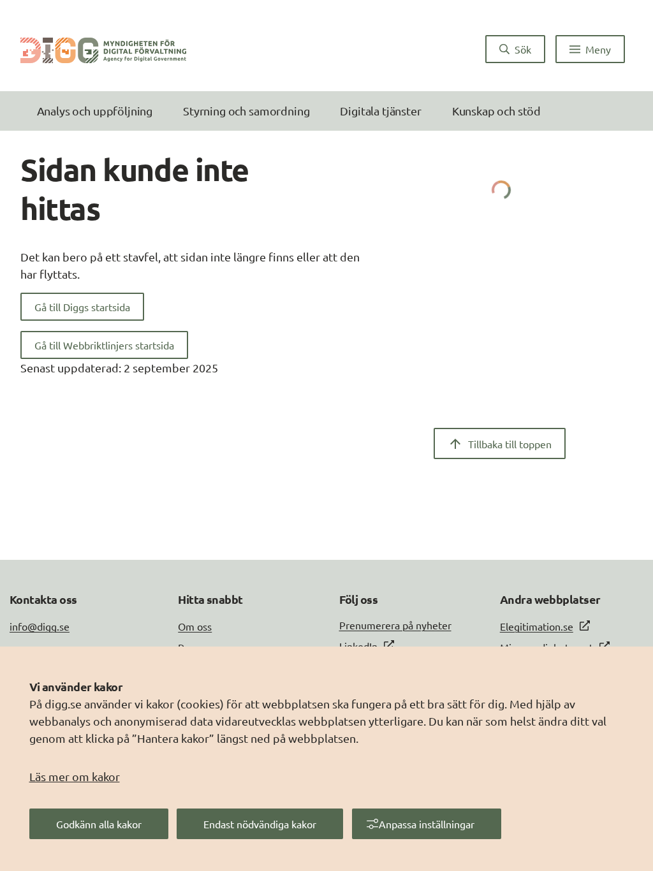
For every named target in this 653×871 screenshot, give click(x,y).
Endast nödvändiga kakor (259, 823)
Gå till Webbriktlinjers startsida (104, 345)
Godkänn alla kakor (99, 823)
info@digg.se (40, 626)
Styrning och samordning (246, 110)
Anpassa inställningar (426, 823)
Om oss (195, 626)
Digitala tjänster (380, 110)
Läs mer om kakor (74, 776)
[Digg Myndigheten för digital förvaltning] (103, 49)
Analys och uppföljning (94, 110)
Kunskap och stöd (496, 110)
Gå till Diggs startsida (82, 306)
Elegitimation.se (536, 626)
